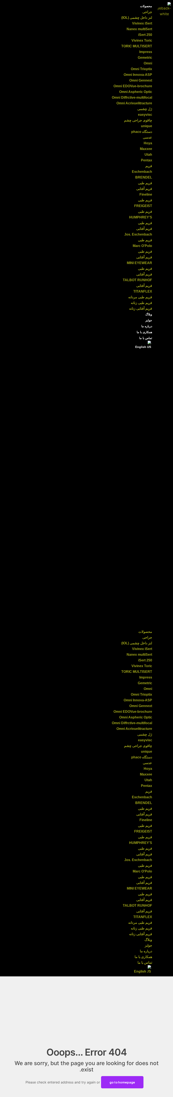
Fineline (145, 194)
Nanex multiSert (139, 29)
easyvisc (145, 114)
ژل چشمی (144, 109)
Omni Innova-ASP (138, 74)
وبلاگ (148, 314)
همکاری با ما (144, 332)
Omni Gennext (140, 80)
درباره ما (146, 326)
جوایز (148, 320)
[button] (83, 489)
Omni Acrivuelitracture (134, 103)
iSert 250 (145, 35)
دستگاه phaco (141, 132)
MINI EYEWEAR (139, 263)
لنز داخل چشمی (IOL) (136, 17)
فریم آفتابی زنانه (140, 308)
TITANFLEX (142, 291)
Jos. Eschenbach (138, 234)
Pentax (146, 160)
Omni (148, 63)
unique (146, 126)
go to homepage (122, 1082)
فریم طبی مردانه (140, 297)
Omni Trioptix (141, 69)
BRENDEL (143, 177)
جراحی (147, 12)
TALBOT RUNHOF (137, 280)
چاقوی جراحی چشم (138, 120)
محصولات (146, 6)
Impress (145, 52)
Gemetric (145, 57)
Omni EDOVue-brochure (133, 86)
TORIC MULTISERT (136, 46)
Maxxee (146, 149)
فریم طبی (145, 183)
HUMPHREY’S (140, 217)
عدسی (147, 137)
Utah (148, 154)
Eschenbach (142, 171)
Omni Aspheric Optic (135, 92)
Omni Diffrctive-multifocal (132, 97)
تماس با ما (145, 338)
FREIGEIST (143, 206)
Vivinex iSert (142, 23)
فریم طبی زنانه (141, 303)
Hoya (148, 143)
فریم (148, 166)
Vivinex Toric (141, 40)
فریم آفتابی (144, 189)
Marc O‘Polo (142, 246)
